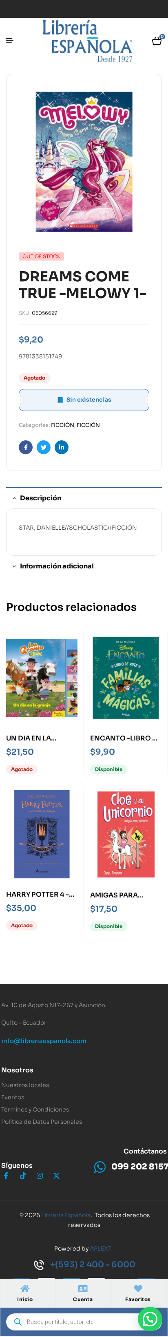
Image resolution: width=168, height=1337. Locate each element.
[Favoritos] (138, 1289)
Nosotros (17, 1070)
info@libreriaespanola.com (43, 1041)
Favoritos (138, 1299)
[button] (150, 1319)
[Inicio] (25, 1289)
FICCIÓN (62, 425)
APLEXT (100, 1248)
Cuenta (83, 1299)
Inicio (25, 1299)
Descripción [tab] (40, 498)
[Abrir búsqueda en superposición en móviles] (84, 1322)
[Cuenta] (83, 1289)
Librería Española (66, 1215)
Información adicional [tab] (57, 566)
